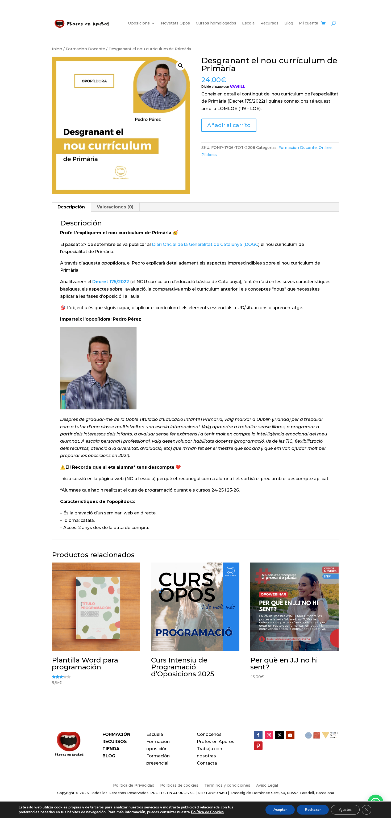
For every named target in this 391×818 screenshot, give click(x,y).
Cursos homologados (216, 23)
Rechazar (313, 809)
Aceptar (280, 809)
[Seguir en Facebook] (258, 735)
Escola (248, 23)
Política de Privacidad (133, 785)
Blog (288, 23)
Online (325, 147)
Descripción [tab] (71, 206)
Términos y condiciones (227, 785)
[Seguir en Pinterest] (258, 745)
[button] (180, 65)
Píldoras (209, 154)
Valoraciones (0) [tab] (115, 206)
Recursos (269, 23)
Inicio (57, 49)
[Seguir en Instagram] (269, 735)
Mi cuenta (308, 23)
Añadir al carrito (229, 125)
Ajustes (345, 809)
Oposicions (139, 23)
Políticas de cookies (179, 785)
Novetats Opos (175, 23)
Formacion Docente (85, 49)
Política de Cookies (207, 812)
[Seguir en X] (279, 735)
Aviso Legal (267, 785)
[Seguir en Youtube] (290, 735)
